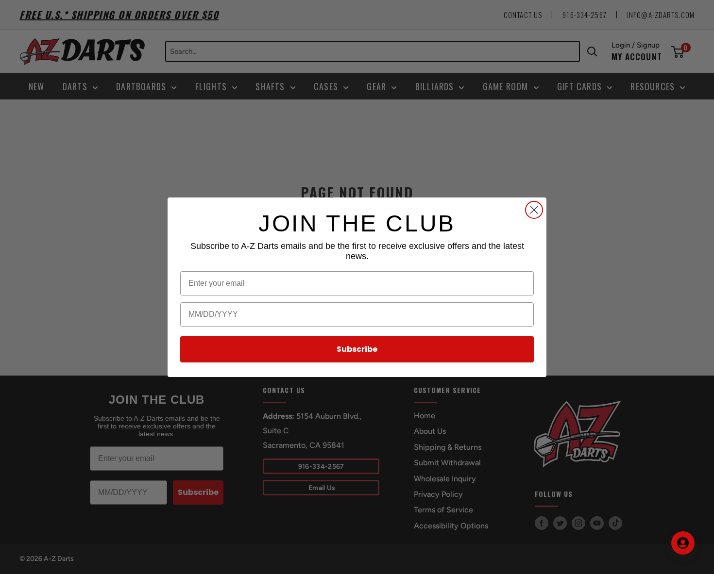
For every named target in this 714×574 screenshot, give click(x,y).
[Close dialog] (534, 209)
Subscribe (357, 349)
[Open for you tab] (683, 543)
